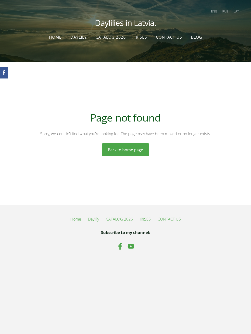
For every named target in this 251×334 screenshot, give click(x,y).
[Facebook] (120, 246)
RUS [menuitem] (225, 11)
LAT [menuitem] (236, 11)
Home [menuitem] (55, 37)
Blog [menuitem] (196, 37)
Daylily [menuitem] (78, 37)
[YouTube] (131, 246)
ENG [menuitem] (214, 11)
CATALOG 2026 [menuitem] (111, 37)
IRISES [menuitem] (141, 37)
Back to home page (125, 150)
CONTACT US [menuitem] (169, 37)
